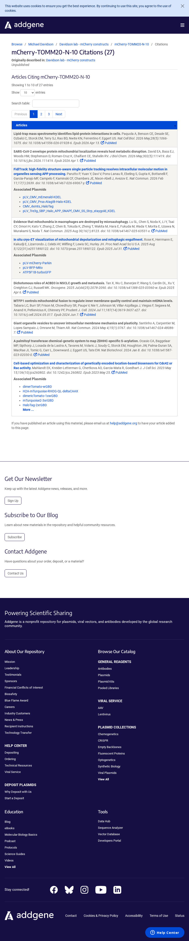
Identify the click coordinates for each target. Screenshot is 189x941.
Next (59, 114)
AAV (100, 708)
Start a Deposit (14, 798)
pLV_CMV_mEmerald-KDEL (42, 197)
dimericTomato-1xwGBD (40, 396)
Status (179, 915)
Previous (21, 114)
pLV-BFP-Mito (33, 267)
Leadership (12, 668)
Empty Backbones (109, 747)
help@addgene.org (123, 423)
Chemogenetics (108, 734)
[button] (182, 25)
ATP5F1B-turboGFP (37, 272)
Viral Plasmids (107, 773)
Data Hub (104, 821)
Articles (21, 125)
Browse (17, 44)
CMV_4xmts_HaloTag (38, 206)
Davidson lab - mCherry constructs (84, 44)
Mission (10, 661)
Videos (9, 860)
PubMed (110, 143)
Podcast (10, 841)
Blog (7, 821)
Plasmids (104, 675)
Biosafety (11, 694)
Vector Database (109, 834)
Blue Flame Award (16, 700)
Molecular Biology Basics (21, 834)
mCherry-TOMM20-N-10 (132, 44)
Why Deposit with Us (18, 791)
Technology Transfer (18, 732)
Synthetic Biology (109, 766)
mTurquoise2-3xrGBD (38, 400)
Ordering (10, 759)
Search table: (21, 103)
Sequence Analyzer (110, 827)
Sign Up (13, 501)
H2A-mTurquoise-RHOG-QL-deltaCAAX (50, 391)
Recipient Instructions (19, 726)
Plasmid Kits (106, 681)
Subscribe (15, 537)
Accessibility (134, 915)
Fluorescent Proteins (111, 753)
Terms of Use (159, 915)
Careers (10, 707)
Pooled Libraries (108, 688)
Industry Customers (17, 713)
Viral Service (13, 772)
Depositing (12, 752)
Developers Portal (109, 840)
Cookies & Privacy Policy (101, 915)
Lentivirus (104, 714)
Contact (71, 915)
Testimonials (13, 674)
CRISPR (103, 740)
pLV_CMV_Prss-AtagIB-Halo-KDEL (47, 202)
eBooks (10, 828)
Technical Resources (18, 765)
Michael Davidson (40, 44)
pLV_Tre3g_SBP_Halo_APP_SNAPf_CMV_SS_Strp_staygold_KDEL (69, 211)
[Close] (180, 6)
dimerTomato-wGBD (37, 386)
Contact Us (16, 573)
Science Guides (15, 854)
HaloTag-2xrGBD (35, 405)
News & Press (14, 720)
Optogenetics (106, 760)
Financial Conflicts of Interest (24, 687)
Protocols (11, 847)
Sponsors (11, 681)
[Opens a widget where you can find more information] (164, 933)
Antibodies (105, 668)
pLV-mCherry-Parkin (37, 263)
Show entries (28, 92)
